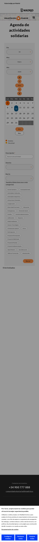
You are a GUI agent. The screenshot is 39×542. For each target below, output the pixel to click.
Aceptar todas (32, 537)
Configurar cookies (8, 537)
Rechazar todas (20, 537)
